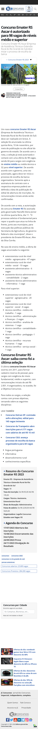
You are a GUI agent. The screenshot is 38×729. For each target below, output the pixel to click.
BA (23, 15)
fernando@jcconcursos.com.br (16, 94)
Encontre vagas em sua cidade (12, 608)
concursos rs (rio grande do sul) (13, 559)
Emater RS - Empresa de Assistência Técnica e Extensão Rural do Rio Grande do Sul (18, 482)
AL (11, 15)
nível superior (16, 167)
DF (31, 15)
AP (15, 15)
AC (7, 15)
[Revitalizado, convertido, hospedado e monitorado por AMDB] (35, 725)
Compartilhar (19, 89)
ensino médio (10, 164)
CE (27, 15)
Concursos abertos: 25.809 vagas (15, 566)
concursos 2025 (17, 556)
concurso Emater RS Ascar (23, 129)
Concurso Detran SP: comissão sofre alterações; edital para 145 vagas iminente (21, 418)
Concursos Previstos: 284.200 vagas (16, 571)
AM (19, 15)
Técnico (13, 498)
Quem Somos (12, 702)
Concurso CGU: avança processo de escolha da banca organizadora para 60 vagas (20, 440)
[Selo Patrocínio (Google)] (29, 9)
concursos (5, 556)
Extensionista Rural (12, 501)
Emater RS (18, 208)
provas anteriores (8, 562)
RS (21, 517)
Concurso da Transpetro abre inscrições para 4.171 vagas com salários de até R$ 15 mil (20, 429)
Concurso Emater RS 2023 (17, 60)
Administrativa (25, 504)
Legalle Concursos (23, 514)
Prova (12, 540)
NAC (2, 15)
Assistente (21, 498)
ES (34, 15)
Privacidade (26, 708)
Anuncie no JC (12, 708)
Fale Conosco (25, 702)
